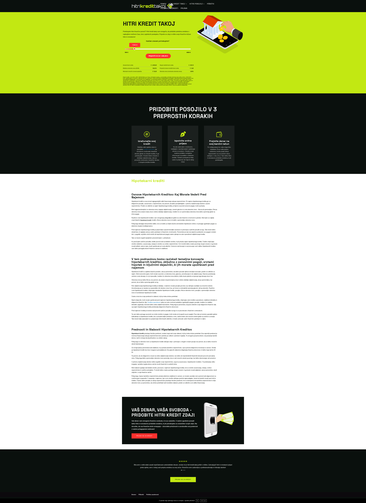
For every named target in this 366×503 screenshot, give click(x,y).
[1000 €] (134, 49)
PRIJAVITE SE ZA (158, 56)
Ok (197, 500)
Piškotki (210, 4)
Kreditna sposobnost (154, 302)
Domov (163, 4)
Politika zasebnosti (169, 8)
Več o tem (203, 500)
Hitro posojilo (196, 4)
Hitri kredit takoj (177, 4)
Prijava (184, 8)
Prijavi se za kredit (144, 436)
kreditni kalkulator (148, 149)
